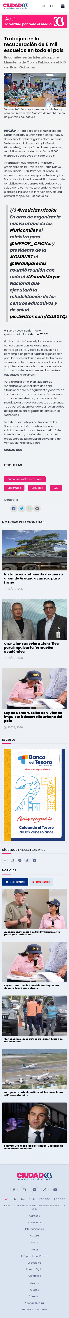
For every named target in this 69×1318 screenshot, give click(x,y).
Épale (32, 1199)
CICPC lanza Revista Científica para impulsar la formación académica (31, 647)
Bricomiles (14, 488)
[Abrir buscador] (52, 6)
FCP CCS (44, 1199)
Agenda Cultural (34, 1303)
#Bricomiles (24, 230)
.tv (14, 1199)
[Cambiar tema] (44, 6)
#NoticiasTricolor (37, 210)
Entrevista (34, 1296)
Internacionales (34, 1229)
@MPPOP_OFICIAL (30, 243)
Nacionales (34, 1222)
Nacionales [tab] (43, 882)
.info (6, 1199)
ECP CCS (59, 1199)
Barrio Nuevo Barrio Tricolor (25, 479)
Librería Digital (34, 1269)
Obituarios (34, 1276)
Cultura (34, 1235)
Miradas (34, 1283)
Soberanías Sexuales (34, 1309)
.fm (22, 1199)
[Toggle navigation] (61, 6)
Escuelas (37, 488)
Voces (34, 1242)
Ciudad (34, 1290)
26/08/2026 (15, 589)
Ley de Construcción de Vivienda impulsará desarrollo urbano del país (33, 716)
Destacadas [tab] (17, 882)
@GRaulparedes (28, 263)
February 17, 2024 (39, 334)
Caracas (34, 1216)
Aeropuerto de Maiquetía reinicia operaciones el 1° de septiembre (33, 1093)
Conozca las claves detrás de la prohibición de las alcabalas (33, 1040)
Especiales (34, 1262)
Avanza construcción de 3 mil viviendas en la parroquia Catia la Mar (32, 933)
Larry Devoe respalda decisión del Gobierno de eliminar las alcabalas (33, 1147)
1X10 (56, 488)
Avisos (34, 1249)
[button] (34, 795)
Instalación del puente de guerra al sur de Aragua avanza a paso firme (33, 578)
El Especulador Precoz (34, 1256)
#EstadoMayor (42, 277)
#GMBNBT (21, 257)
